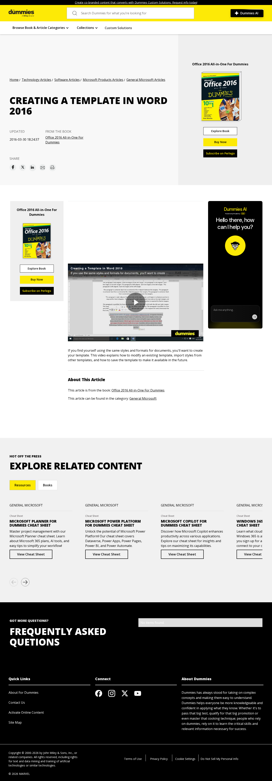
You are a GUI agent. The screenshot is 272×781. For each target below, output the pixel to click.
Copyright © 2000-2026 (24, 753)
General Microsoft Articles (145, 79)
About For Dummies (23, 692)
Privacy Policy (159, 759)
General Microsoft (143, 398)
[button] (41, 27)
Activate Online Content (26, 712)
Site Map (15, 722)
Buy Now (220, 142)
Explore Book (220, 131)
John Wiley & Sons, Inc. (58, 753)
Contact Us (17, 702)
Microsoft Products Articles (103, 79)
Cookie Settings (185, 759)
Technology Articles (36, 79)
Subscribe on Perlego (220, 153)
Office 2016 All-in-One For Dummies (64, 139)
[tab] (23, 485)
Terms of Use (133, 759)
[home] (21, 13)
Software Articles (67, 79)
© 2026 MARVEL (19, 774)
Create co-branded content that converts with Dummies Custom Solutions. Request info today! (136, 2)
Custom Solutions (118, 28)
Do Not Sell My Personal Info (219, 759)
